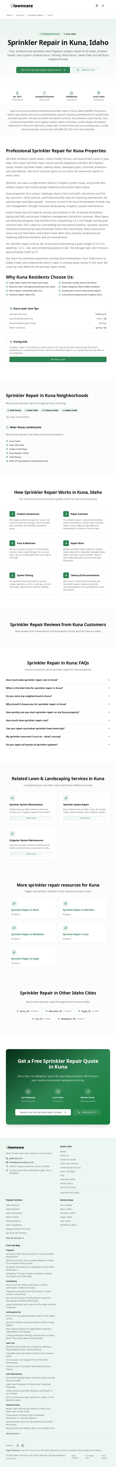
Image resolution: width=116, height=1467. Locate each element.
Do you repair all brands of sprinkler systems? (32, 744)
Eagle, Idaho (66, 1217)
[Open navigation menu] (103, 5)
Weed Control (12, 1217)
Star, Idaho (65, 1221)
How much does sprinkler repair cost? (27, 720)
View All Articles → (13, 1433)
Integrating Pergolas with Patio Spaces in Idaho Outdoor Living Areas (28, 1293)
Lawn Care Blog (67, 1171)
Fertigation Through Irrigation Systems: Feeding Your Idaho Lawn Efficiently (29, 1275)
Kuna (50, 15)
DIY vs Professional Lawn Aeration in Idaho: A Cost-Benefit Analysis (30, 1398)
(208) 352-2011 (88, 70)
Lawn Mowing (12, 1205)
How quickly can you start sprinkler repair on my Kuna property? (42, 712)
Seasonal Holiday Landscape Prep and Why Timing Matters (30, 1323)
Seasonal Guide (67, 1179)
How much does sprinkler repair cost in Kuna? (32, 679)
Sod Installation (13, 1221)
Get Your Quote (58, 359)
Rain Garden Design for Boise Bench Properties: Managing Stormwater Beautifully (28, 1299)
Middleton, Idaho (68, 1225)
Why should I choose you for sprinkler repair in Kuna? (36, 704)
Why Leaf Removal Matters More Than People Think (30, 1428)
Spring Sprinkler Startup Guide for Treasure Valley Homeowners (30, 1255)
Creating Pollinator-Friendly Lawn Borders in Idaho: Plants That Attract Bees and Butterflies (30, 1337)
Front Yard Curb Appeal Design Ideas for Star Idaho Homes (30, 1317)
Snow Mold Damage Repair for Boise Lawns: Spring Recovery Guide (30, 1379)
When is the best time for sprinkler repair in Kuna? (34, 688)
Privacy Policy (66, 1183)
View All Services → (15, 1238)
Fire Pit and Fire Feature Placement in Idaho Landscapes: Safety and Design (27, 1286)
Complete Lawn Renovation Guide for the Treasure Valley (30, 1354)
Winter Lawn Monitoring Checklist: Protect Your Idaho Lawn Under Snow (28, 1410)
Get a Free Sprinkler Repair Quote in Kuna (41, 70)
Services (20, 15)
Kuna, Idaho (66, 1205)
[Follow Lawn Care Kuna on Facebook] (17, 1445)
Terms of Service (68, 1187)
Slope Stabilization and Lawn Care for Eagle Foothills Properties (31, 1306)
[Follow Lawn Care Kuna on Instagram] (22, 1445)
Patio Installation (14, 1225)
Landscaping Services (70, 1167)
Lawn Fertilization (14, 1213)
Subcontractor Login (70, 1192)
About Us (64, 1155)
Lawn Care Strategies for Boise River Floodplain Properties (28, 1385)
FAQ (62, 1175)
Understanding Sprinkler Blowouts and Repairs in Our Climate (29, 1392)
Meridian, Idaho (68, 1213)
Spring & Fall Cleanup (16, 1233)
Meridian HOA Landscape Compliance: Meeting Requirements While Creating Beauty (28, 1348)
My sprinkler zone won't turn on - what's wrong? (33, 736)
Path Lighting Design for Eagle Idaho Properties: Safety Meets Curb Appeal (29, 1330)
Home (9, 15)
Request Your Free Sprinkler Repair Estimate (41, 1112)
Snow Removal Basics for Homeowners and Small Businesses (29, 1423)
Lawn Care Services (69, 1163)
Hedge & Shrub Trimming (18, 1229)
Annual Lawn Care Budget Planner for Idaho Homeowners (27, 1361)
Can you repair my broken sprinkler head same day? (35, 728)
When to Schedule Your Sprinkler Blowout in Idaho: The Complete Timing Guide (30, 1262)
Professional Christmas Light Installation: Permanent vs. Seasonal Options (25, 1416)
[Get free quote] (96, 5)
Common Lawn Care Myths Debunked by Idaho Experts (28, 1367)
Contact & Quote (68, 1159)
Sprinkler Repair (35, 15)
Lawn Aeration (13, 1209)
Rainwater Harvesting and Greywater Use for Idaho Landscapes (30, 1268)
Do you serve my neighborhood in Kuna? (29, 696)
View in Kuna (31, 818)
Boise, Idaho (66, 1209)
